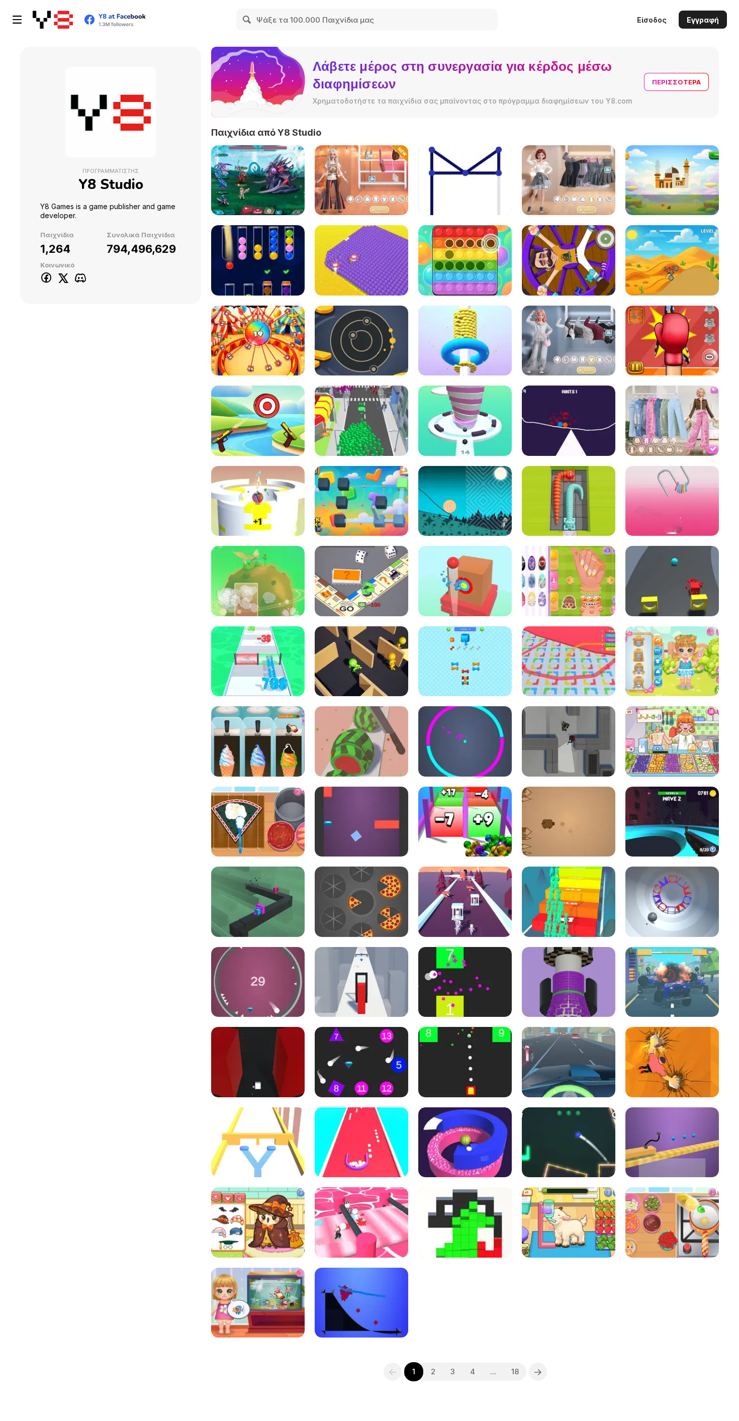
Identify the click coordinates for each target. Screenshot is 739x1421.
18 (515, 1371)
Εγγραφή (703, 20)
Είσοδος (652, 20)
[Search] (247, 20)
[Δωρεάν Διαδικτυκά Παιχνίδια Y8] (52, 20)
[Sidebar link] (17, 20)
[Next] (538, 1372)
